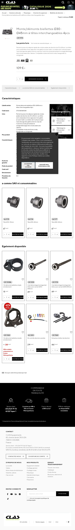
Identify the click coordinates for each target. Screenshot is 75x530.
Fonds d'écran (52, 472)
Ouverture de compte (36, 456)
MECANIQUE (27, 13)
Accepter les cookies (28, 165)
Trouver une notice (53, 467)
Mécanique (30, 473)
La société (9, 466)
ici (28, 158)
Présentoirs (30, 479)
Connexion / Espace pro (68, 2)
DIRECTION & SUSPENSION (40, 13)
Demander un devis (36, 79)
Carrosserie (30, 477)
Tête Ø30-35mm (8, 222)
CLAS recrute (9, 475)
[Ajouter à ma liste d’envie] (11, 29)
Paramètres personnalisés (44, 165)
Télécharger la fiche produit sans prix (61, 121)
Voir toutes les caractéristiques (40, 43)
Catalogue (51, 470)
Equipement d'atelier (33, 466)
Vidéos (8, 468)
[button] (5, 38)
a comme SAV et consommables (34, 88)
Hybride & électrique (33, 475)
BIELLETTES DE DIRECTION (56, 13)
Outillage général (32, 468)
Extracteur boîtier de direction (61, 338)
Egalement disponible (58, 88)
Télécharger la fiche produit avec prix (61, 130)
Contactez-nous (14, 456)
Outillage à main (32, 470)
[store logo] (10, 2)
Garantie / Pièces (11, 473)
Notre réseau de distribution (14, 470)
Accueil (4, 13)
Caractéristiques (11, 88)
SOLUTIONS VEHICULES (15, 13)
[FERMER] (56, 134)
